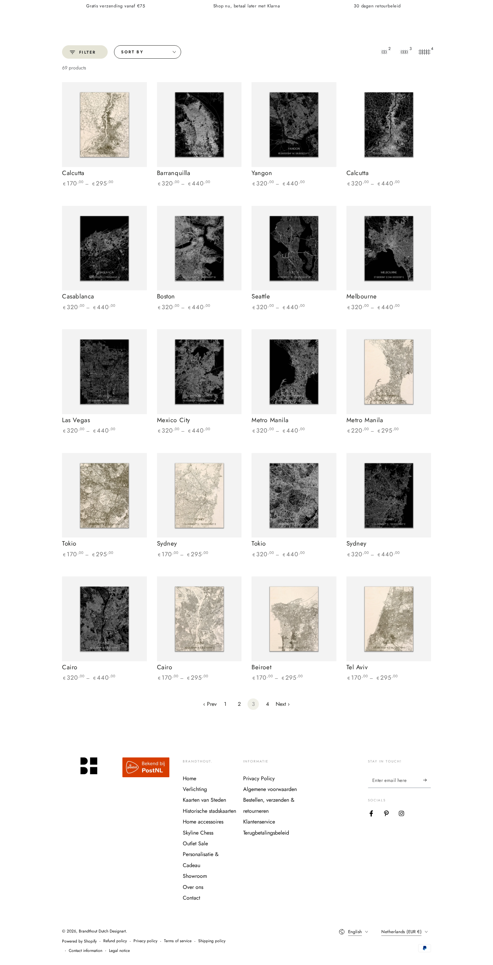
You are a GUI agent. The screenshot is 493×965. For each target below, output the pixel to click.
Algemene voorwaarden (270, 789)
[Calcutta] (104, 124)
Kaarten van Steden (204, 800)
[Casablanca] (104, 248)
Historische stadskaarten (209, 811)
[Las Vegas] (104, 371)
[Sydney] (199, 495)
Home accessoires (203, 822)
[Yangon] (294, 124)
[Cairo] (104, 618)
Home (189, 778)
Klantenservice (259, 822)
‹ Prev (210, 704)
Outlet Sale (195, 843)
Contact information (85, 951)
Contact (191, 898)
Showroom (195, 876)
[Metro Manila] (294, 371)
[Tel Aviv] (388, 618)
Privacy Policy (259, 778)
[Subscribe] (427, 780)
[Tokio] (104, 495)
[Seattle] (294, 248)
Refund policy (115, 941)
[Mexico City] (199, 371)
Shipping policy (211, 941)
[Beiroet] (294, 618)
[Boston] (199, 248)
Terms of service (177, 941)
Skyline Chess (198, 833)
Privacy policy (145, 941)
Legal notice (119, 951)
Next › (283, 704)
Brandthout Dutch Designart (102, 931)
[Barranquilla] (199, 124)
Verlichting (195, 789)
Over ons (193, 887)
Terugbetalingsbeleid (266, 833)
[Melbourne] (388, 248)
